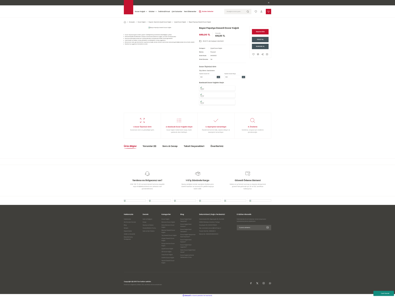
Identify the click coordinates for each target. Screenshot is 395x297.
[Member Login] (261, 11)
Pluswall (213, 52)
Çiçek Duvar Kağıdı (216, 48)
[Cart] (268, 11)
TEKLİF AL (260, 39)
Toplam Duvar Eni (204, 73)
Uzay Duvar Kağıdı (167, 254)
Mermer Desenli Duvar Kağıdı (168, 231)
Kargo (144, 222)
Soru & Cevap (170, 146)
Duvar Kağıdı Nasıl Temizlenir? (185, 230)
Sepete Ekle (260, 32)
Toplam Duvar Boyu (230, 73)
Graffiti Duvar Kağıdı (167, 257)
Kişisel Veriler (128, 231)
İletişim (126, 228)
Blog (125, 225)
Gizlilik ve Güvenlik (129, 234)
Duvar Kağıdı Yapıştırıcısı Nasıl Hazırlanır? (187, 236)
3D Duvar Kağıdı (166, 251)
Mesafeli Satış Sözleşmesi (128, 238)
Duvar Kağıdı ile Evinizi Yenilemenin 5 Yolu (187, 256)
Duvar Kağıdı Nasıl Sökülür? (185, 225)
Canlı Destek (385, 293)
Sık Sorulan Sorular (130, 222)
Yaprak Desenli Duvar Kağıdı (167, 262)
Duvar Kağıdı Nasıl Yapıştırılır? (185, 220)
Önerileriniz (216, 146)
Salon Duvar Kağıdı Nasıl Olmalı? (187, 251)
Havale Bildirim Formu (149, 228)
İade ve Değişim (147, 219)
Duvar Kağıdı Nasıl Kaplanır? (185, 241)
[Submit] (267, 227)
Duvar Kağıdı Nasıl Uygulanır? (185, 246)
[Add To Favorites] (253, 54)
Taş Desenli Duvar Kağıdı (169, 235)
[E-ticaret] (197, 295)
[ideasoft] (187, 295)
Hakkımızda (127, 219)
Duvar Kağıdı (165, 219)
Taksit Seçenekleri (194, 146)
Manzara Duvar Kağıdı (168, 222)
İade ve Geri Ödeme (148, 231)
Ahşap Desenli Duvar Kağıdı (167, 239)
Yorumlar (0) (149, 146)
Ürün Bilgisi (130, 146)
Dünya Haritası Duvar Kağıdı (168, 245)
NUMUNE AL (260, 46)
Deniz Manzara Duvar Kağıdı (167, 226)
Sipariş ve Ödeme (148, 225)
